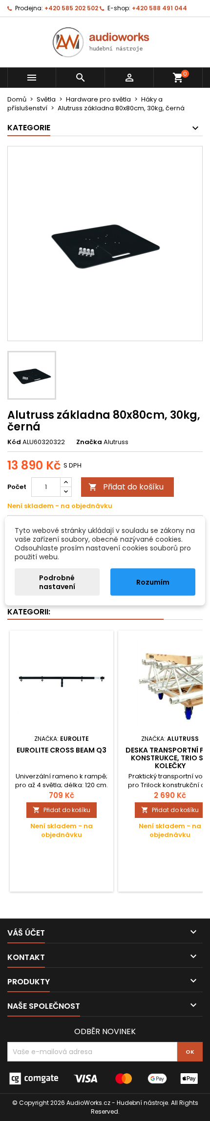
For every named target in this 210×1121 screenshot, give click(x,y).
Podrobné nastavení (57, 581)
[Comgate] (105, 1078)
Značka (89, 442)
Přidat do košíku (126, 486)
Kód (14, 442)
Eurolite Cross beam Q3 (61, 750)
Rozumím (152, 582)
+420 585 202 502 (71, 8)
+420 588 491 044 (159, 8)
